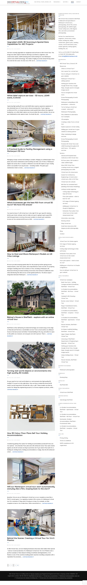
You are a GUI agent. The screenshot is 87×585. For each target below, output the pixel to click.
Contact (78, 1)
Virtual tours (11, 102)
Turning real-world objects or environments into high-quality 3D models (29, 372)
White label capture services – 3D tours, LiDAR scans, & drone (28, 96)
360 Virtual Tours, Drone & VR (42, 1)
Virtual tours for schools (68, 182)
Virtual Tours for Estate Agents (69, 241)
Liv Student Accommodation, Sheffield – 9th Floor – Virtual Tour (69, 291)
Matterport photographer (67, 369)
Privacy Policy (64, 438)
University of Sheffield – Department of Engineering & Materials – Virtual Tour (69, 341)
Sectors (65, 1)
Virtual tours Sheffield (66, 392)
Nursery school (65, 221)
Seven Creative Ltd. (36, 574)
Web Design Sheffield (66, 400)
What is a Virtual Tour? (67, 68)
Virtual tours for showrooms (69, 172)
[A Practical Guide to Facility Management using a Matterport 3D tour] (31, 133)
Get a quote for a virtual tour (69, 71)
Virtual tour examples (66, 280)
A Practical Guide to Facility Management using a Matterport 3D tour (29, 150)
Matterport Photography (68, 112)
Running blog (63, 377)
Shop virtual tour (66, 223)
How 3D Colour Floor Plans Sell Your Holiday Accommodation (27, 434)
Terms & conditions (65, 440)
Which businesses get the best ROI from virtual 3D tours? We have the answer (30, 203)
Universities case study (67, 218)
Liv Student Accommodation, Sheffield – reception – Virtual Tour (70, 313)
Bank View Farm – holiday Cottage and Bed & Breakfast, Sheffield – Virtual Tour (70, 284)
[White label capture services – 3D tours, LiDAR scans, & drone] (31, 80)
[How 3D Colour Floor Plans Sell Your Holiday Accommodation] (31, 413)
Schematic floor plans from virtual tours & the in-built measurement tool (71, 213)
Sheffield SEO (64, 385)
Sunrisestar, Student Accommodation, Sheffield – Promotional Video (68, 421)
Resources (57, 1)
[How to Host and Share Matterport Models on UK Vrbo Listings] (31, 238)
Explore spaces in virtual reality (70, 127)
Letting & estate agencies (68, 189)
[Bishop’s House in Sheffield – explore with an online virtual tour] (31, 298)
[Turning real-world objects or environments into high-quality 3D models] (31, 355)
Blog (72, 1)
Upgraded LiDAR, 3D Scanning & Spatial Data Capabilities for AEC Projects (28, 43)
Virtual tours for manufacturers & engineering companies (55, 578)
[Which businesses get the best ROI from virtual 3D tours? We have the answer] (31, 187)
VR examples (65, 119)
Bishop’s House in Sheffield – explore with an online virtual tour (30, 318)
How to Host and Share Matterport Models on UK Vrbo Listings (29, 255)
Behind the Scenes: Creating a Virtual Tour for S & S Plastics (30, 539)
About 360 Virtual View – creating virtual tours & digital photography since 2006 (70, 167)
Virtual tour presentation (51, 576)
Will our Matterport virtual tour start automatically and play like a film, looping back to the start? (31, 487)
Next (17, 565)
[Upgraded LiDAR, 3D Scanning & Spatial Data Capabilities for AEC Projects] (31, 26)
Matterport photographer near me (69, 576)
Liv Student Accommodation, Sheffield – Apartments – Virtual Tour (70, 320)
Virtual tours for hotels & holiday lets (27, 578)
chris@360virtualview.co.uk (69, 56)
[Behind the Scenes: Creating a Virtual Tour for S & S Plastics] (31, 522)
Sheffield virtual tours (35, 576)
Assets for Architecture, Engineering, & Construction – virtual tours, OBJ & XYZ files (69, 177)
